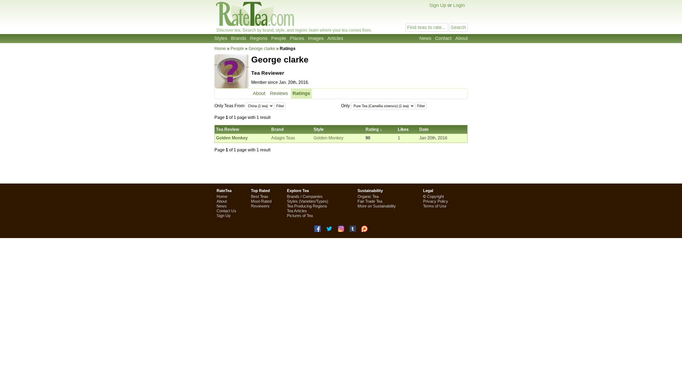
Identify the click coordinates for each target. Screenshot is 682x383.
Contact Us (226, 211)
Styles (220, 38)
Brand (277, 129)
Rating (372, 129)
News (425, 38)
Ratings (301, 93)
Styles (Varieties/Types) (307, 201)
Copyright (435, 196)
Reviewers (260, 206)
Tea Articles (297, 211)
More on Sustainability (377, 206)
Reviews (279, 93)
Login (459, 5)
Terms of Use (434, 206)
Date (424, 129)
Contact (443, 38)
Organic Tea (368, 196)
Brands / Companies (305, 196)
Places (297, 38)
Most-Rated (261, 201)
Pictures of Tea (300, 215)
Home (220, 48)
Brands (238, 38)
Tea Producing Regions (307, 206)
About (461, 38)
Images (316, 38)
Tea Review (227, 129)
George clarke (262, 48)
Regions (258, 38)
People (278, 38)
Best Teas (259, 196)
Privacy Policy (435, 201)
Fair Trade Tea (370, 201)
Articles (335, 38)
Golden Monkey (328, 138)
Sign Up (437, 5)
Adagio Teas (283, 138)
